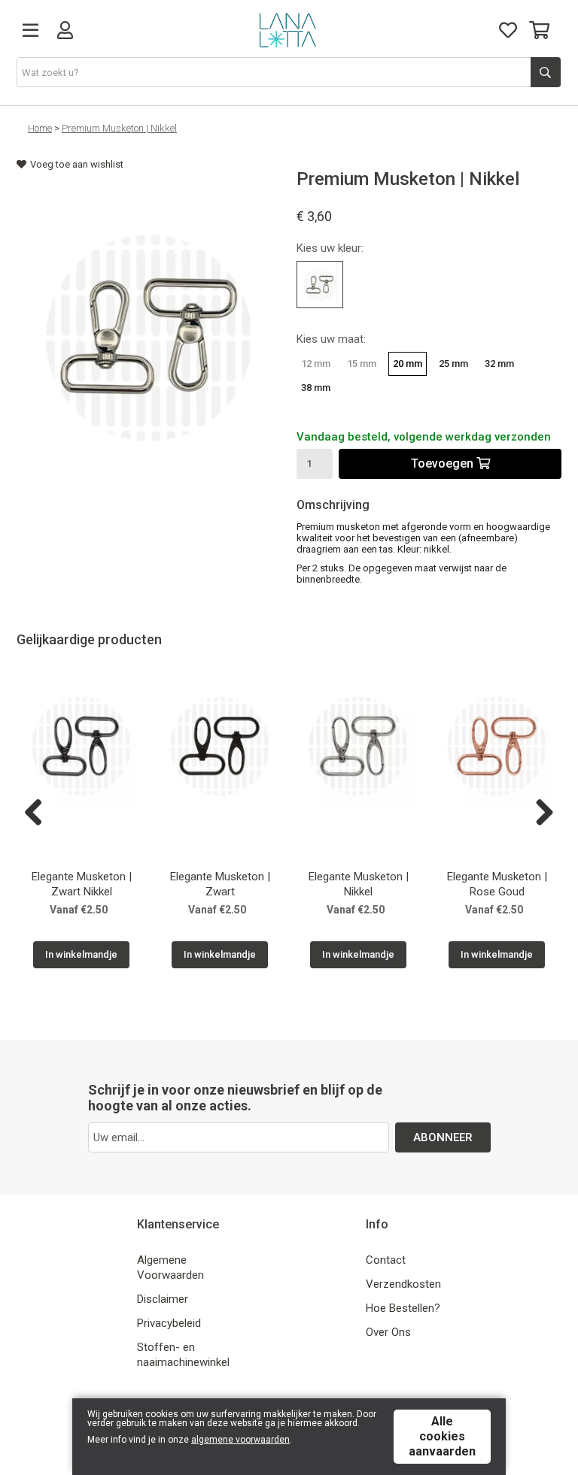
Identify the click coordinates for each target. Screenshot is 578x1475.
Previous (39, 813)
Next (539, 813)
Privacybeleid (169, 1323)
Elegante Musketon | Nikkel (359, 884)
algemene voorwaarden (240, 1439)
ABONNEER (443, 1137)
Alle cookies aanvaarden (442, 1436)
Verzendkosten (403, 1284)
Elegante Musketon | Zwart (220, 884)
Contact (386, 1260)
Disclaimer (162, 1299)
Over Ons (388, 1332)
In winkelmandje (81, 954)
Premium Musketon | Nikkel (119, 128)
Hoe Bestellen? (403, 1308)
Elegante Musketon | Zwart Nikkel (82, 884)
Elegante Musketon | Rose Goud (497, 884)
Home (40, 128)
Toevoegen (443, 463)
